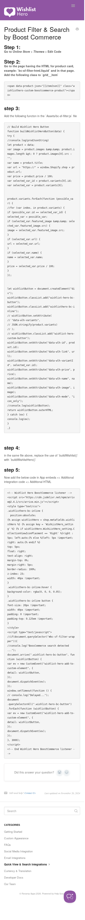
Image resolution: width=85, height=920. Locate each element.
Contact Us (30, 793)
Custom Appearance (16, 838)
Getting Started (13, 832)
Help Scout (59, 893)
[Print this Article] (77, 29)
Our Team (10, 884)
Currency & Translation (17, 871)
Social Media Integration (18, 851)
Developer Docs (13, 877)
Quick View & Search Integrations (26, 864)
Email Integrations (15, 858)
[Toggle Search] (76, 811)
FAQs (7, 845)
